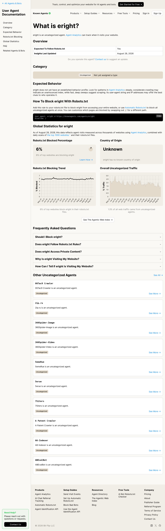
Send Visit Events (71, 494)
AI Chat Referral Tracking (43, 499)
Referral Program (152, 506)
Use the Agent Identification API (71, 510)
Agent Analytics (73, 35)
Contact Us (15, 524)
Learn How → (86, 159)
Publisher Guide (151, 502)
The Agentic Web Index (100, 499)
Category (7, 27)
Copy (159, 116)
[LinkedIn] (152, 526)
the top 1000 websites (58, 135)
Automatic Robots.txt (135, 107)
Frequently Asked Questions (54, 228)
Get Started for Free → (131, 4)
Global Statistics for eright (53, 126)
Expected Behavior (12, 32)
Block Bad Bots (70, 505)
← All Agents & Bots (12, 3)
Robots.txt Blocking (12, 36)
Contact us (100, 59)
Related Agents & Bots (14, 50)
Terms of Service (152, 510)
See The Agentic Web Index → (98, 219)
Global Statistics (11, 41)
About (147, 498)
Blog (94, 505)
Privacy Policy (151, 514)
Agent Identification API (46, 509)
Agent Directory (100, 494)
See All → (158, 275)
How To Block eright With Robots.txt (60, 101)
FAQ (5, 46)
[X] (156, 526)
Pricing (136, 13)
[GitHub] (160, 526)
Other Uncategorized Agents (54, 275)
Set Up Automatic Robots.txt (72, 499)
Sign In (146, 13)
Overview (7, 22)
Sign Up (157, 13)
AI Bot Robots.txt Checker (126, 495)
